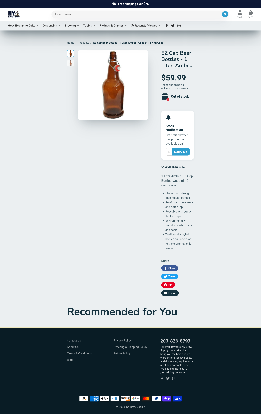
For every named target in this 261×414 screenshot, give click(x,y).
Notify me (180, 151)
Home (70, 42)
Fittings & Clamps (112, 26)
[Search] (225, 14)
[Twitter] (173, 25)
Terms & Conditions (79, 353)
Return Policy (122, 353)
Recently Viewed (146, 26)
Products (83, 42)
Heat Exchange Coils (21, 26)
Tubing (87, 26)
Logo (23, 14)
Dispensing (50, 26)
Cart (250, 14)
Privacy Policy (122, 340)
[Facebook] (166, 25)
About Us (73, 347)
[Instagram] (179, 25)
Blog (70, 359)
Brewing (70, 26)
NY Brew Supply (135, 406)
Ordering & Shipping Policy (130, 347)
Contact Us (74, 340)
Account (240, 14)
